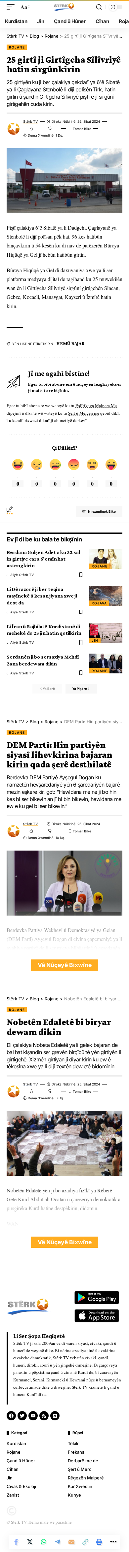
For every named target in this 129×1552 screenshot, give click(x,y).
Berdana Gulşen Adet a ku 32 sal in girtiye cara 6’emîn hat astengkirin (43, 558)
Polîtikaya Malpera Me (96, 405)
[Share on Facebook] (16, 1542)
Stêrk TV (30, 121)
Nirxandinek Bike (102, 511)
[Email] (71, 1542)
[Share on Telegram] (57, 1542)
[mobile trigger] (12, 6)
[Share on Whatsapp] (44, 1542)
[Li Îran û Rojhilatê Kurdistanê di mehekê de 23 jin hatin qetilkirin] (105, 633)
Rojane (16, 47)
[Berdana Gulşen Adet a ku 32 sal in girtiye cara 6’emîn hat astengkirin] (105, 559)
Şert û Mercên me (83, 413)
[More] (113, 1542)
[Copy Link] (85, 1542)
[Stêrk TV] (64, 7)
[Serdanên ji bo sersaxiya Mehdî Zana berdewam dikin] (105, 663)
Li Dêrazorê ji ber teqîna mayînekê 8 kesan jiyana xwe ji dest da (42, 595)
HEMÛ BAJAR (71, 343)
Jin (95, 640)
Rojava (99, 603)
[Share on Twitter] (30, 1542)
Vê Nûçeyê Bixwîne (65, 964)
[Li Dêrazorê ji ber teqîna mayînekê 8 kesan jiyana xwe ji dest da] (105, 596)
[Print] (99, 1542)
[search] (99, 7)
